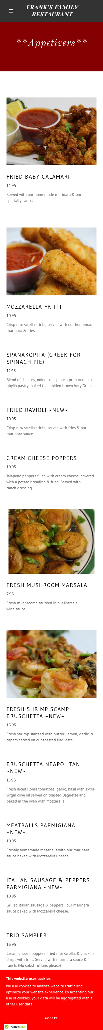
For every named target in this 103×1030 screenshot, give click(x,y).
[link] (52, 11)
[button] (11, 11)
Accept (51, 1018)
